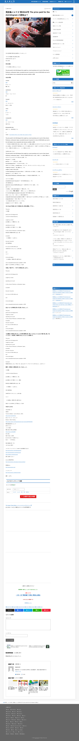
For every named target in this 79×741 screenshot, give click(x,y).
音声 (6, 82)
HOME (6, 702)
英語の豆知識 (56, 202)
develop (19, 715)
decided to (9, 715)
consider (14, 713)
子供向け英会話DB (57, 29)
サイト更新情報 (56, 54)
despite (14, 715)
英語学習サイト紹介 (58, 205)
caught (14, 607)
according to (13, 709)
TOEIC (13, 727)
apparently (9, 711)
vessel (41, 607)
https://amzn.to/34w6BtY (11, 431)
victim (22, 727)
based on (8, 713)
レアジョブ (55, 147)
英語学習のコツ (57, 209)
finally (23, 717)
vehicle (17, 727)
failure (13, 717)
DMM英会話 (55, 122)
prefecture (20, 723)
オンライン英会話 (19, 729)
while (13, 729)
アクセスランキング (57, 50)
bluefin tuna (9, 607)
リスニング (21, 731)
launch (12, 721)
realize (8, 725)
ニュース (15, 731)
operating (32, 607)
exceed (27, 607)
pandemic (8, 723)
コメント (8, 617)
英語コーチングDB (57, 25)
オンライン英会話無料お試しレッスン (61, 18)
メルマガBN (10, 702)
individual (14, 719)
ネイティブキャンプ (57, 90)
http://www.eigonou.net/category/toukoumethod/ (15, 461)
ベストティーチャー (57, 106)
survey (8, 727)
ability (8, 709)
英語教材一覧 (60, 1)
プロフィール (18, 671)
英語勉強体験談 (45, 1)
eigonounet (58, 294)
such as (25, 725)
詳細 (72, 101)
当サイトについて (56, 47)
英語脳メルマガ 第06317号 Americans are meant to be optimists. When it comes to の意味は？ (63, 292)
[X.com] (23, 674)
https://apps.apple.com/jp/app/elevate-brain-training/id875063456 (19, 421)
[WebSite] (17, 674)
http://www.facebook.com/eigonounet (13, 452)
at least (14, 711)
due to (24, 715)
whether (8, 729)
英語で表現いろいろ (58, 198)
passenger (15, 723)
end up (8, 717)
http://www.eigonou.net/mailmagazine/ (13, 450)
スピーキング (9, 731)
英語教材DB (55, 36)
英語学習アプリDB (57, 33)
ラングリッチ (55, 159)
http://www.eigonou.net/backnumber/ (13, 472)
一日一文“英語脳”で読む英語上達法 (28, 595)
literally (17, 721)
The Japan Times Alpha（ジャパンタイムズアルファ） (18, 505)
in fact (19, 719)
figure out (18, 717)
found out (8, 719)
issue (8, 721)
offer (21, 721)
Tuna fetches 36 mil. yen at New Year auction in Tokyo (20, 134)
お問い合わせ (56, 58)
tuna (37, 607)
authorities (20, 711)
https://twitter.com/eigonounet (12, 454)
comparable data (21, 607)
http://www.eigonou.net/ (10, 467)
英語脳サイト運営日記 (58, 216)
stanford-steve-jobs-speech (16, 725)
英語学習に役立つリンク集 (58, 43)
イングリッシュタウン (57, 169)
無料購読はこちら (28, 602)
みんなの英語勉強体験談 (58, 40)
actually (19, 709)
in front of (24, 719)
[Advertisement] (28, 520)
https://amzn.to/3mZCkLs (11, 415)
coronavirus (20, 713)
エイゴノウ (37, 737)
